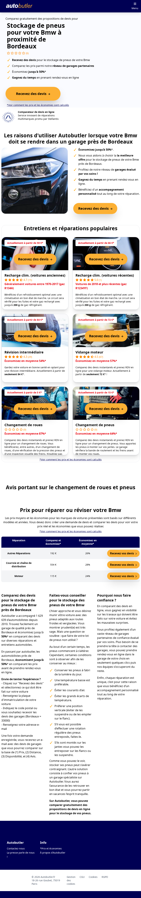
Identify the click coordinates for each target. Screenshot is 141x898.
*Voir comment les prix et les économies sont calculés (38, 105)
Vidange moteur (89, 352)
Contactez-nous (16, 848)
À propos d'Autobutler (52, 852)
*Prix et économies (51, 848)
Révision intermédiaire (24, 352)
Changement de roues (23, 425)
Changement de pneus (94, 425)
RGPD (105, 877)
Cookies (93, 877)
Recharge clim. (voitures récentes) (104, 275)
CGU (82, 877)
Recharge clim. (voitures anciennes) (34, 275)
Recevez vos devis (122, 553)
